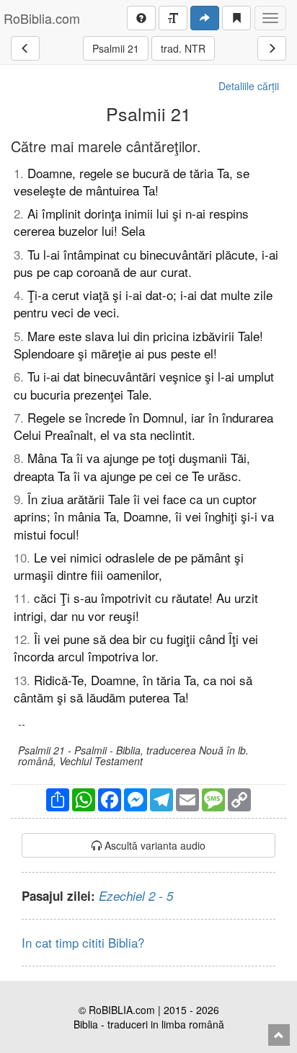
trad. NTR (183, 48)
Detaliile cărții (248, 86)
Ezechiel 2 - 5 (136, 895)
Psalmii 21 (115, 48)
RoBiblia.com (42, 18)
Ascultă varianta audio (153, 845)
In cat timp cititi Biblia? (83, 942)
